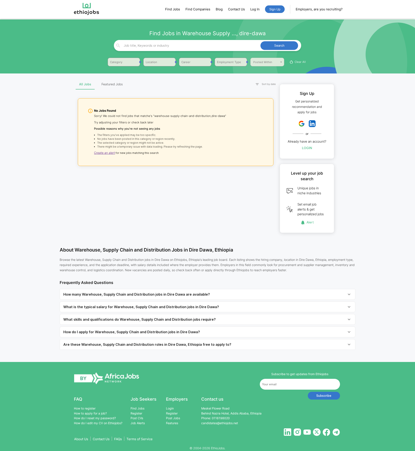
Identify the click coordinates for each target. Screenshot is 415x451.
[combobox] (207, 45)
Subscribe (323, 395)
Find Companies (197, 9)
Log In (255, 9)
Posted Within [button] (262, 62)
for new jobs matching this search (137, 153)
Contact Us (236, 9)
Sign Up (275, 9)
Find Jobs (172, 9)
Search (279, 45)
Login (307, 148)
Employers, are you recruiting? (319, 9)
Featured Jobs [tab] (112, 84)
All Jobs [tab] (85, 84)
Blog (219, 9)
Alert (310, 222)
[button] (264, 84)
